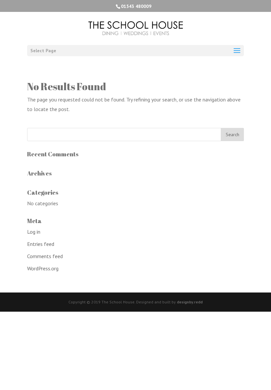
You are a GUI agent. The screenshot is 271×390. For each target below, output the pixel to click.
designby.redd (190, 301)
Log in (33, 231)
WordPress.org (42, 268)
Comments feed (45, 256)
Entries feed (40, 244)
